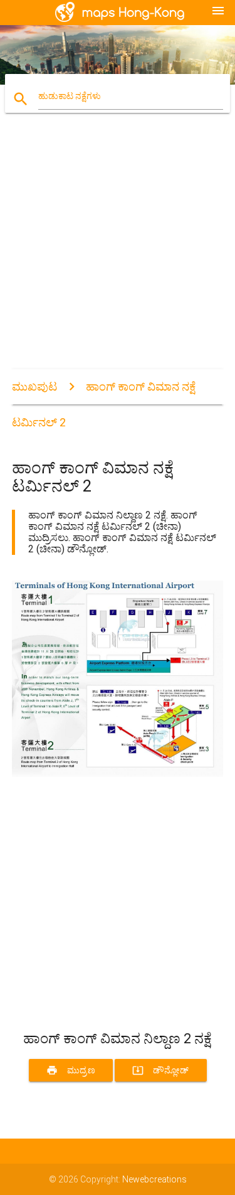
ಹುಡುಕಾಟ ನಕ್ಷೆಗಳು (69, 96)
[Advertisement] (117, 251)
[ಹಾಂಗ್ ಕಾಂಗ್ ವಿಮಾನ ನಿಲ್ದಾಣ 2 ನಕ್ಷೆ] (118, 774)
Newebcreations (154, 1179)
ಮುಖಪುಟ (34, 386)
